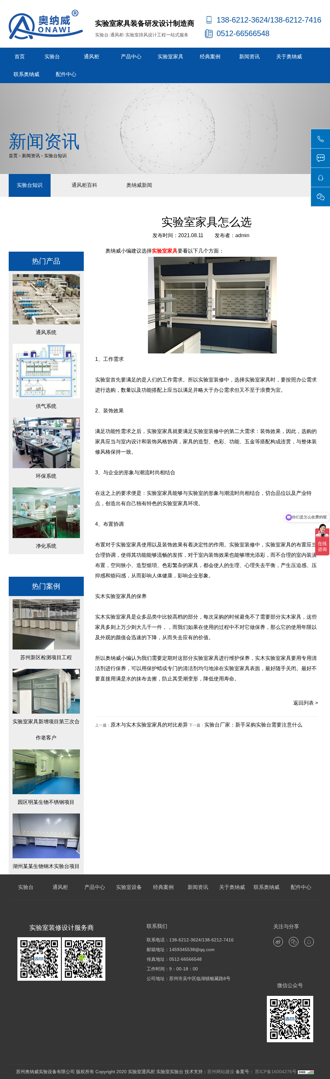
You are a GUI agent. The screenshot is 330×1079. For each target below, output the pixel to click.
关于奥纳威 (289, 56)
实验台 (52, 56)
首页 (20, 56)
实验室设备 (129, 887)
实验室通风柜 (141, 1071)
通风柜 (91, 56)
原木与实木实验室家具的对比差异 (149, 724)
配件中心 (66, 74)
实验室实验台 (169, 1071)
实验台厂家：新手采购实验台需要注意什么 (253, 724)
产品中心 (131, 56)
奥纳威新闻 (139, 185)
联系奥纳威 (26, 74)
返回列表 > (305, 703)
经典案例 (210, 56)
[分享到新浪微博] (278, 942)
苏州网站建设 (220, 1071)
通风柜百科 (84, 185)
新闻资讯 (249, 56)
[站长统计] (306, 1071)
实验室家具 (170, 56)
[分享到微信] (293, 942)
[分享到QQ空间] (309, 942)
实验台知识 (55, 156)
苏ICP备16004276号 (275, 1071)
